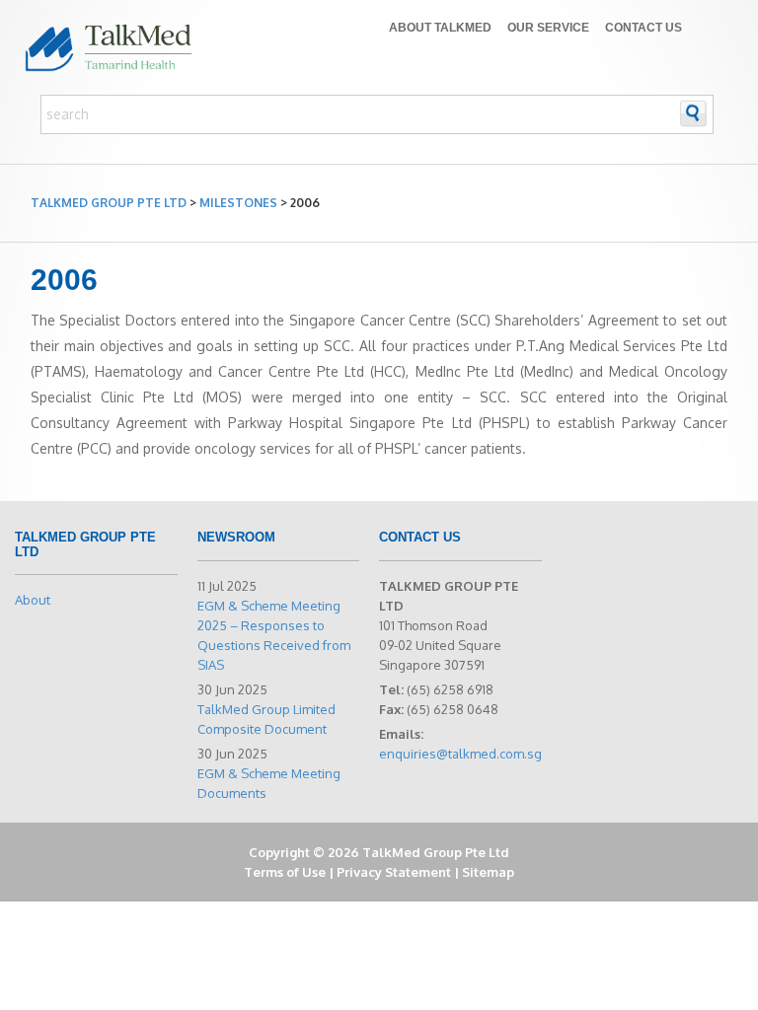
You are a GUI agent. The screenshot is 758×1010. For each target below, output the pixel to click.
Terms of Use (285, 872)
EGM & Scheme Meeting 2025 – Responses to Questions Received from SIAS (273, 635)
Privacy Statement (394, 872)
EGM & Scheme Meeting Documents (269, 783)
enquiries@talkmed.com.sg (460, 753)
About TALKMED (440, 28)
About (32, 600)
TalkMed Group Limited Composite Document (266, 719)
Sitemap (488, 872)
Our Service (548, 28)
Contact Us (643, 28)
